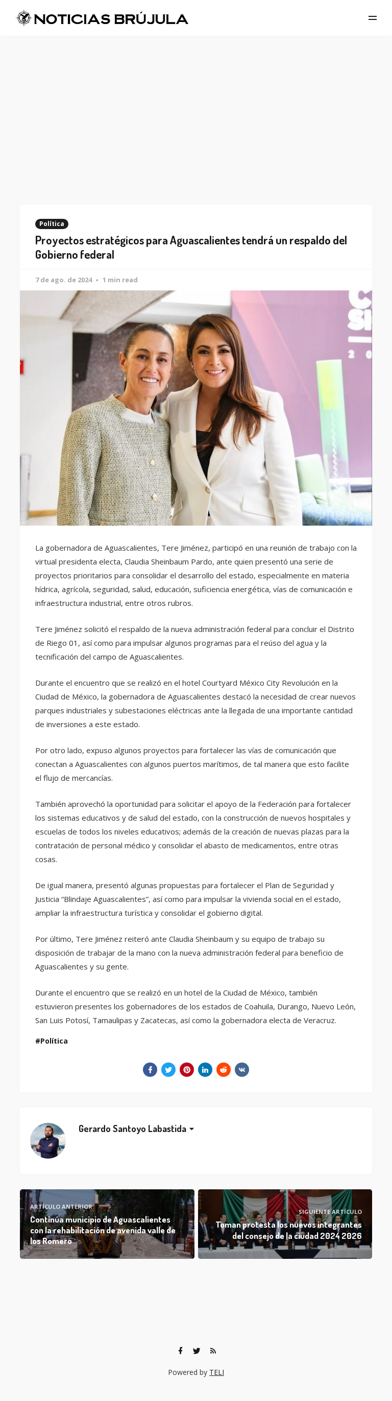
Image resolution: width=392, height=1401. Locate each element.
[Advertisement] (196, 112)
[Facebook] (180, 1351)
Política (51, 223)
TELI (216, 1372)
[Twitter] (196, 1351)
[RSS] (212, 1351)
